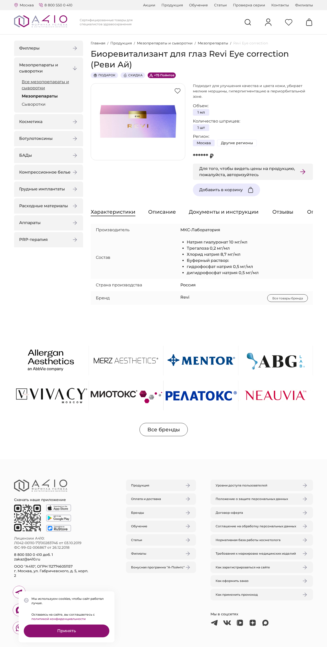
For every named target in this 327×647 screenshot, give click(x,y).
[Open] (223, 299)
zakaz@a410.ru (27, 559)
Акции (149, 5)
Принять (66, 630)
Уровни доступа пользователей (241, 485)
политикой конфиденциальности (58, 619)
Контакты (280, 5)
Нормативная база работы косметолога (248, 540)
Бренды (137, 513)
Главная (98, 43)
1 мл (201, 112)
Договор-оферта (229, 513)
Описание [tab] (162, 212)
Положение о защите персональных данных (252, 499)
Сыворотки (33, 104)
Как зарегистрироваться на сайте (243, 567)
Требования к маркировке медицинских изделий (256, 553)
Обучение (198, 5)
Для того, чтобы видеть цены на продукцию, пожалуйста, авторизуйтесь (247, 171)
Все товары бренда (287, 298)
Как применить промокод (237, 594)
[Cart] (309, 22)
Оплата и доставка (146, 499)
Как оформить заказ (232, 581)
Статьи (220, 5)
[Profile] (268, 22)
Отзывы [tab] (282, 212)
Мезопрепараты (40, 96)
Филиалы (304, 5)
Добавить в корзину (221, 189)
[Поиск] (248, 22)
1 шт (201, 127)
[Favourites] (289, 22)
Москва (204, 143)
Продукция (172, 5)
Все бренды (163, 429)
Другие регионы (237, 143)
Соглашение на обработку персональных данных (256, 526)
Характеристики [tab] (113, 212)
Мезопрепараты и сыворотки (165, 43)
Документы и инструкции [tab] (224, 212)
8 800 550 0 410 (58, 5)
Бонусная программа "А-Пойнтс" (158, 567)
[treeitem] (50, 85)
